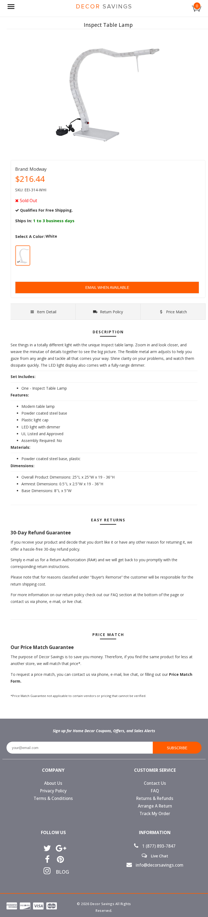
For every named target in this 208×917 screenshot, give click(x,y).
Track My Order (154, 813)
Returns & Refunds (154, 798)
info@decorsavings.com (159, 865)
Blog (60, 871)
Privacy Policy (53, 791)
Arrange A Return (155, 806)
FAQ (155, 791)
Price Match (176, 311)
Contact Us (155, 783)
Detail (46, 311)
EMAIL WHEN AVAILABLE (107, 287)
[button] (207, 916)
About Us (53, 783)
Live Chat (159, 855)
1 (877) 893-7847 (158, 846)
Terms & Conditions (53, 798)
